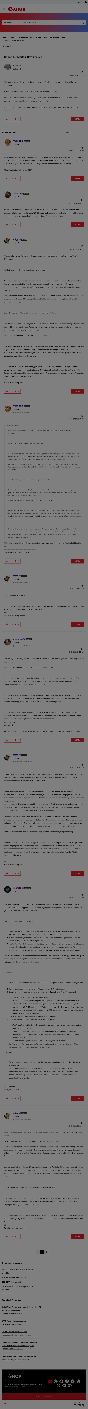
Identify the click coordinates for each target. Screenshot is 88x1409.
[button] (76, 686)
